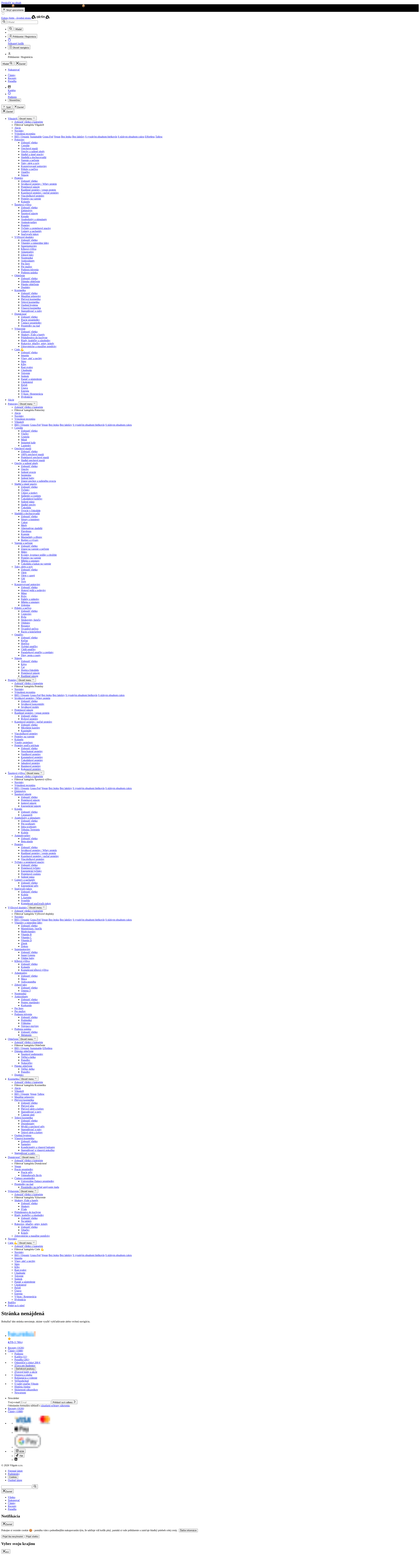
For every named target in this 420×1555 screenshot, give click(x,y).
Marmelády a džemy (31, 537)
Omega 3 (26, 990)
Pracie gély (26, 1172)
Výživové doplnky (24, 237)
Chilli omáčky (28, 649)
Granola (25, 436)
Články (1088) (15, 1350)
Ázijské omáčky (29, 646)
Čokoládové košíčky (31, 498)
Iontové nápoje (28, 803)
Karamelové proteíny (32, 757)
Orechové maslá (29, 148)
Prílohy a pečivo (29, 169)
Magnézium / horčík (31, 928)
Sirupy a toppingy (30, 519)
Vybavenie (19, 328)
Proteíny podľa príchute (26, 745)
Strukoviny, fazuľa (30, 619)
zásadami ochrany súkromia (55, 1405)
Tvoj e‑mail (14, 1402)
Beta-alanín (27, 841)
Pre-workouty (28, 823)
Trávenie (25, 373)
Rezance (25, 625)
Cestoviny (26, 614)
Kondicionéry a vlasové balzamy (38, 1147)
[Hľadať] (4, 22)
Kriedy (24, 1232)
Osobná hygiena (29, 305)
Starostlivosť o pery (31, 1111)
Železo (24, 946)
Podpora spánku (29, 272)
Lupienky (26, 445)
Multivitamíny (28, 931)
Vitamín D (26, 940)
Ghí (23, 578)
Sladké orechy (28, 504)
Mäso (24, 593)
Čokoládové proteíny (32, 760)
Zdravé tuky (27, 254)
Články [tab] (11, 1503)
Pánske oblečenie (30, 284)
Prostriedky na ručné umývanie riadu (40, 1187)
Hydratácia (26, 396)
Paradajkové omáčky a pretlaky (37, 652)
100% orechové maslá (32, 454)
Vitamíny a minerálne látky (35, 243)
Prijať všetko (32, 1536)
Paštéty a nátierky (30, 599)
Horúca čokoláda (30, 670)
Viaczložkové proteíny (32, 195)
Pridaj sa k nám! (16, 1305)
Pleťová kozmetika (31, 299)
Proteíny (18, 178)
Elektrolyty (26, 210)
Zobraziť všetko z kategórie (28, 121)
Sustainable (36, 136)
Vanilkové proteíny (31, 754)
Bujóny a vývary (29, 540)
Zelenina (25, 605)
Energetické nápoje (31, 806)
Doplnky (25, 287)
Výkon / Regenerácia (32, 393)
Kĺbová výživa (28, 249)
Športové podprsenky (32, 1054)
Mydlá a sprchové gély (33, 1126)
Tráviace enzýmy (30, 1026)
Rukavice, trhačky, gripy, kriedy (37, 343)
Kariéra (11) (20, 1356)
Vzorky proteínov (23, 742)
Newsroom (20, 1392)
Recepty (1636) (16, 1347)
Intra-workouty (29, 826)
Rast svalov (27, 367)
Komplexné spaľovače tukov (36, 903)
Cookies (13, 1477)
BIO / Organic (21, 136)
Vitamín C (26, 937)
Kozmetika (20, 290)
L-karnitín (26, 897)
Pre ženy (25, 263)
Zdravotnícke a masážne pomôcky (38, 346)
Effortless (150, 136)
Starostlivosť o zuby (31, 311)
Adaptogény (27, 251)
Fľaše (24, 1209)
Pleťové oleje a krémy (32, 1108)
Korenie (25, 534)
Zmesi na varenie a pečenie (35, 549)
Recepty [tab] (12, 1506)
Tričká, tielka (27, 1069)
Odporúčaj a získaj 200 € (27, 1362)
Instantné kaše (28, 442)
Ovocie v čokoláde (31, 510)
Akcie (11, 399)
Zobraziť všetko (29, 142)
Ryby (24, 596)
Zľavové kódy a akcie (25, 1372)
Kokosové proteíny (31, 769)
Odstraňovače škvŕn (31, 1175)
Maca (24, 978)
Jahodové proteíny (30, 763)
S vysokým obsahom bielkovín (101, 136)
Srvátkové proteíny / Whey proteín (39, 850)
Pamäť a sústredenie (31, 379)
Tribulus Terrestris (30, 829)
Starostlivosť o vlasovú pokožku (37, 1150)
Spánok (25, 376)
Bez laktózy (78, 136)
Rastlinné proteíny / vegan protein (38, 189)
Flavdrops (26, 531)
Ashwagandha (28, 981)
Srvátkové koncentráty (32, 704)
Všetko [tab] (11, 1497)
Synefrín (25, 900)
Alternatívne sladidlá (31, 528)
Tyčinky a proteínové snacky (36, 228)
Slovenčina (14, 100)
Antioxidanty (28, 260)
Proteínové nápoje (30, 186)
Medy (24, 525)
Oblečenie (19, 275)
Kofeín (24, 832)
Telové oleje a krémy (32, 1132)
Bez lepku (66, 136)
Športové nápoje (29, 213)
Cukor (24, 522)
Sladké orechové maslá (33, 460)
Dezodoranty (27, 1123)
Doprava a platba (23, 1374)
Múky (24, 552)
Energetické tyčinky (31, 871)
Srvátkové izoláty (30, 707)
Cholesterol (27, 382)
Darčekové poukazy (25, 1369)
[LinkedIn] (15, 1459)
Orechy (25, 469)
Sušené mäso (27, 501)
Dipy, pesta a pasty (31, 655)
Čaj (23, 667)
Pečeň (24, 385)
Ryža (23, 617)
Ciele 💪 (19, 349)
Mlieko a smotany (30, 560)
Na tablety (26, 1221)
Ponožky (25, 1060)
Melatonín (26, 1035)
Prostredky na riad (30, 325)
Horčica (25, 643)
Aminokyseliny (29, 222)
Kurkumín (26, 1005)
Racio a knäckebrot (31, 631)
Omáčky (25, 172)
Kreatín (25, 216)
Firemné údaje (15, 1470)
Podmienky (14, 1473)
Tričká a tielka (28, 1057)
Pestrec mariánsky (30, 1002)
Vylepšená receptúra (24, 133)
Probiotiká (26, 1020)
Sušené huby (27, 478)
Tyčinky (25, 489)
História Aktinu (22, 1386)
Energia (25, 390)
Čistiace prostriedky (31, 322)
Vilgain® (13, 118)
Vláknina (26, 1023)
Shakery (25, 1206)
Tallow (159, 136)
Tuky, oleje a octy (30, 163)
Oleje (24, 572)
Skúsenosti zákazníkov (26, 1389)
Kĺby (23, 364)
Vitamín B (26, 934)
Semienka (26, 475)
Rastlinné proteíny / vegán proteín (38, 853)
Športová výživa (22, 204)
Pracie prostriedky (30, 319)
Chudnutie (26, 370)
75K (21, 1456)
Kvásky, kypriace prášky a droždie (39, 554)
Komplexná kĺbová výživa (34, 970)
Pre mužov (26, 266)
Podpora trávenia (30, 269)
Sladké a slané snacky (32, 154)
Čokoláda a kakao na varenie (36, 563)
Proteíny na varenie (31, 198)
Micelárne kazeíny (30, 727)
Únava (24, 388)
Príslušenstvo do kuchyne (34, 337)
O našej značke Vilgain (26, 1383)
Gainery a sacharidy (31, 231)
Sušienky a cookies (31, 495)
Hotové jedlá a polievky (33, 590)
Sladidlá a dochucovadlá (33, 157)
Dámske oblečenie (30, 281)
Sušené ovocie (28, 472)
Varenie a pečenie (30, 160)
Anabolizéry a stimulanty (34, 219)
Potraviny (19, 139)
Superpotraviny (29, 246)
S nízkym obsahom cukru (131, 136)
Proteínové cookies (31, 874)
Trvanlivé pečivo (29, 628)
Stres (23, 361)
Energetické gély (29, 885)
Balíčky (12, 1302)
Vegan (57, 136)
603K (21, 1451)
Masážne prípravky (31, 296)
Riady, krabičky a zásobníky (35, 340)
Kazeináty (26, 730)
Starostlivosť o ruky (31, 1129)
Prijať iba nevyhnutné (13, 1536)
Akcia (17, 127)
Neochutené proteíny (32, 751)
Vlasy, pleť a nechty (31, 358)
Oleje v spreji (28, 575)
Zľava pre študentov (24, 1365)
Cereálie (25, 145)
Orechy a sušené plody (33, 151)
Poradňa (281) (21, 1359)
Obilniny (25, 622)
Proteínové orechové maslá (35, 457)
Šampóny (26, 1144)
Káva (24, 664)
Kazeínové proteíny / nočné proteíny (40, 192)
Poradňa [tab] (12, 1509)
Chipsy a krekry (29, 492)
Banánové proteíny (31, 766)
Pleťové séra (27, 1105)
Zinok (24, 943)
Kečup (24, 640)
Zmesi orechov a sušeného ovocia (38, 481)
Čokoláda (26, 507)
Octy (23, 581)
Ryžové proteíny (29, 718)
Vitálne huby (27, 958)
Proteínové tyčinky (31, 868)
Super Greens (28, 955)
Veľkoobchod (21, 1380)
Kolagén (25, 201)
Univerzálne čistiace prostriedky (37, 1181)
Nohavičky (26, 1063)
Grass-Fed (47, 136)
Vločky (25, 433)
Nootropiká (27, 257)
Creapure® (26, 814)
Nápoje (25, 175)
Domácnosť (20, 314)
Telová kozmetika (30, 302)
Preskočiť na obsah (11, 2)
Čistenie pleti (27, 1114)
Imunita (25, 355)
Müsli (24, 439)
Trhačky (25, 1230)
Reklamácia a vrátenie (25, 1377)
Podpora (18, 1353)
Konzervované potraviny (34, 166)
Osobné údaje (15, 1480)
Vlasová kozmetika (31, 308)
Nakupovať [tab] (14, 1500)
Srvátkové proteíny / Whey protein (39, 184)
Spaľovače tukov (30, 234)
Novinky (19, 130)
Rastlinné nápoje (29, 676)
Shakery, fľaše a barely (33, 334)
